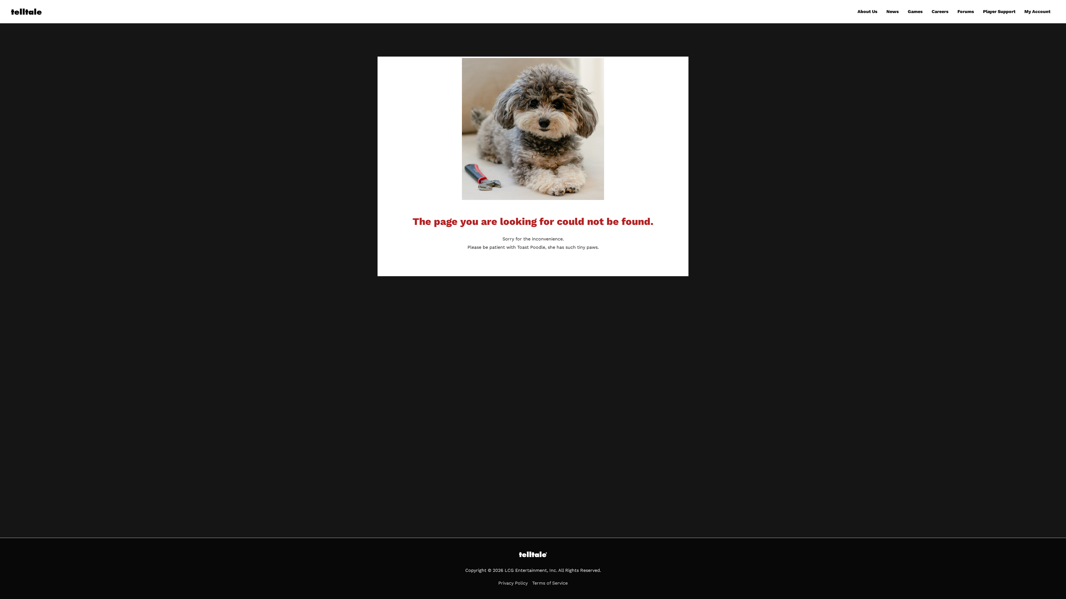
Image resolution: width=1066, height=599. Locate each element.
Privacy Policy (513, 583)
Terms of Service (550, 583)
